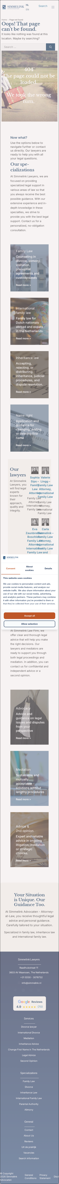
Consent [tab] (10, 568)
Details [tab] (48, 568)
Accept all (29, 615)
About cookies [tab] (29, 568)
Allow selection (29, 624)
